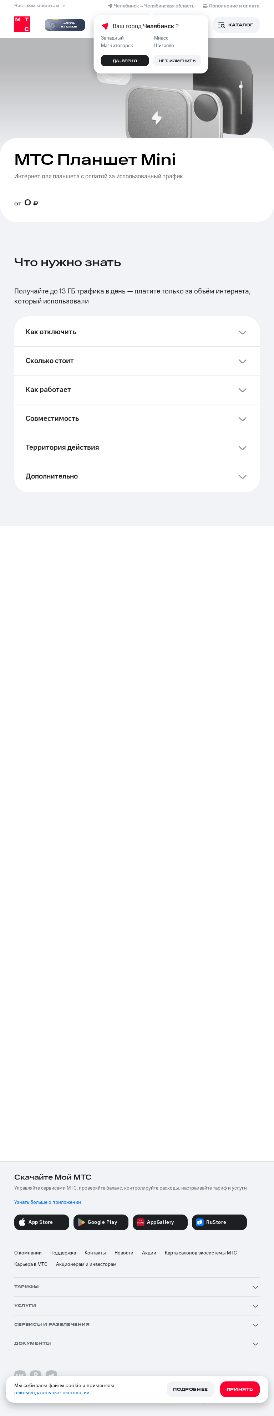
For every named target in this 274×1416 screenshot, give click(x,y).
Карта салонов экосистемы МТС (201, 1253)
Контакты (95, 1253)
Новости (124, 1253)
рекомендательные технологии (52, 1392)
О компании (28, 1253)
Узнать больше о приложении (47, 1202)
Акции (149, 1253)
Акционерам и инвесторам (86, 1264)
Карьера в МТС (30, 1264)
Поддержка (63, 1253)
